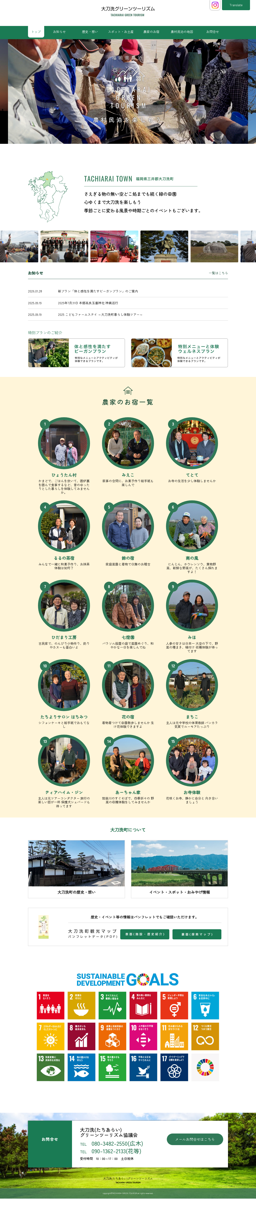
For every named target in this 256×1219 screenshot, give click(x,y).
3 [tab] (125, 152)
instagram (215, 5)
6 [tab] (143, 152)
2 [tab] (119, 152)
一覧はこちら (218, 272)
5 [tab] (137, 152)
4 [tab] (131, 152)
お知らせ (59, 31)
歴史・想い (90, 31)
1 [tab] (113, 152)
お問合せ (212, 31)
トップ (36, 31)
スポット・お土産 (121, 31)
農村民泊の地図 (182, 31)
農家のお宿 (151, 31)
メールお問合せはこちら (195, 1139)
